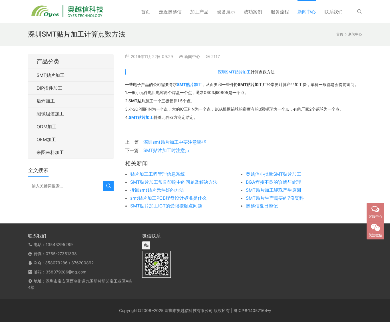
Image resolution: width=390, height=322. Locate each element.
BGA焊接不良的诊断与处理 (273, 182)
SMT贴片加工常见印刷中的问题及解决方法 (174, 182)
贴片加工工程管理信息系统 (157, 174)
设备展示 (226, 12)
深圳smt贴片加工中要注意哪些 (174, 142)
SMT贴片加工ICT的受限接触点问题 (166, 206)
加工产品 (199, 12)
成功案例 (253, 12)
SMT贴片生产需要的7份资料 (275, 198)
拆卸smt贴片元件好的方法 (157, 190)
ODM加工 (47, 126)
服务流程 (280, 12)
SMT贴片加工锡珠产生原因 (273, 190)
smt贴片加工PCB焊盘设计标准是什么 (168, 198)
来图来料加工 (50, 152)
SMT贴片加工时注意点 (166, 150)
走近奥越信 (170, 12)
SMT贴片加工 (51, 75)
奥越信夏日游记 (262, 206)
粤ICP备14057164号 (252, 310)
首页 (145, 12)
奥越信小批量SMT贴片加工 (273, 174)
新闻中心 (306, 12)
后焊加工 (46, 101)
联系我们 (333, 12)
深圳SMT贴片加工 (234, 71)
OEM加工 (46, 139)
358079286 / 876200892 (69, 262)
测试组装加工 (50, 114)
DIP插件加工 (49, 88)
